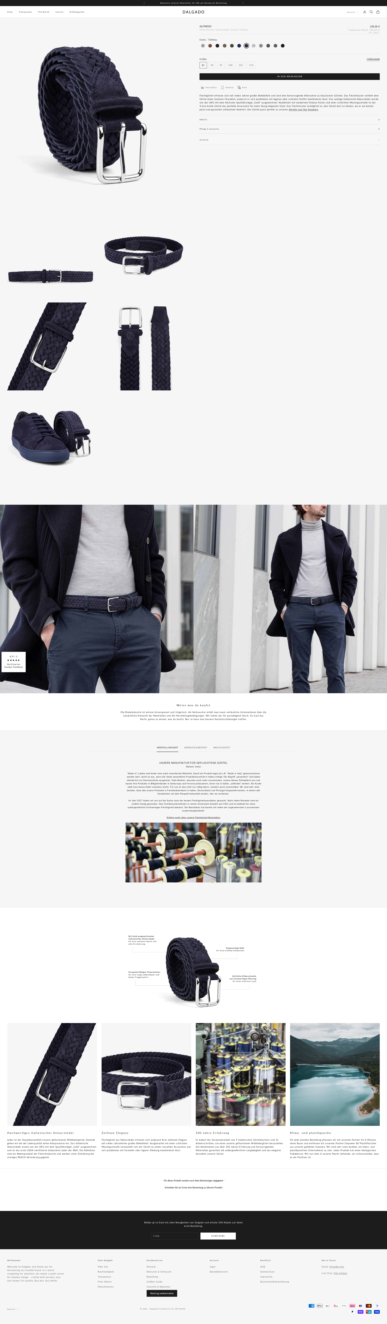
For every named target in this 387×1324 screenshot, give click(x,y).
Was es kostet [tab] (221, 747)
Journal (59, 12)
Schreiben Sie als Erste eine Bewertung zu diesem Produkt (193, 1187)
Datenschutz (267, 1271)
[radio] (203, 45)
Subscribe (218, 1236)
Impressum (266, 1276)
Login (213, 1266)
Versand (151, 1266)
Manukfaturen (106, 1286)
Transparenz (25, 12)
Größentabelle (373, 59)
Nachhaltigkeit (106, 1271)
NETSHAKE (180, 1309)
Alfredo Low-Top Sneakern (303, 109)
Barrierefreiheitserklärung (274, 1281)
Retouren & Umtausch (159, 1271)
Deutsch (351, 12)
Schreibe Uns (336, 1266)
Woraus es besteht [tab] (195, 747)
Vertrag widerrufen (162, 1293)
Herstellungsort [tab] (167, 747)
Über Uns (103, 1266)
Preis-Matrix (105, 1281)
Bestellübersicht (219, 1271)
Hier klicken (340, 1273)
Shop (10, 12)
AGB (262, 1266)
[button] (193, 1187)
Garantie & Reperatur (159, 1286)
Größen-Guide (154, 1281)
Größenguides (77, 12)
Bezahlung (152, 1276)
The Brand (43, 12)
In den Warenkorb (289, 76)
